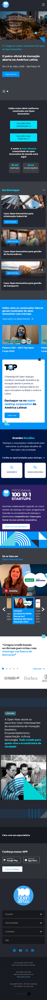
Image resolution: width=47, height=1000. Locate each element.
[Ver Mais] (44, 190)
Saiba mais (12, 415)
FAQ (7, 940)
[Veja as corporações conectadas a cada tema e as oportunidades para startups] (44, 457)
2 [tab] (7, 91)
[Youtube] (20, 950)
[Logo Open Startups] (23, 4)
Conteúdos (10, 931)
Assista (13, 590)
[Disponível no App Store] (33, 860)
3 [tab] (10, 668)
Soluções (9, 914)
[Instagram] (26, 950)
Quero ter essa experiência (16, 526)
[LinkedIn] (14, 950)
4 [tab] (14, 668)
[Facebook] (32, 950)
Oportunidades (11, 922)
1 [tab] (4, 91)
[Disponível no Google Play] (12, 860)
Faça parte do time (23, 977)
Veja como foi (10, 74)
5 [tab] (17, 668)
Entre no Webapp (12, 869)
